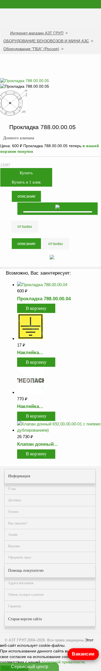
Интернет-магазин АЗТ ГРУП (36, 33)
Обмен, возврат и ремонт (26, 595)
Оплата (13, 512)
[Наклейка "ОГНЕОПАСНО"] (30, 392)
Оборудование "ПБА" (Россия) (31, 49)
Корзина (14, 546)
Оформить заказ (19, 557)
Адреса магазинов (21, 583)
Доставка (14, 500)
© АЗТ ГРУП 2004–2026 (25, 640)
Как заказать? (17, 523)
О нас (12, 489)
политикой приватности (63, 662)
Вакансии (83, 654)
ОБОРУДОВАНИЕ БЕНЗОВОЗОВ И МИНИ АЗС (46, 41)
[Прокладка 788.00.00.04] (42, 284)
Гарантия (14, 606)
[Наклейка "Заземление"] (30, 338)
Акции (12, 535)
